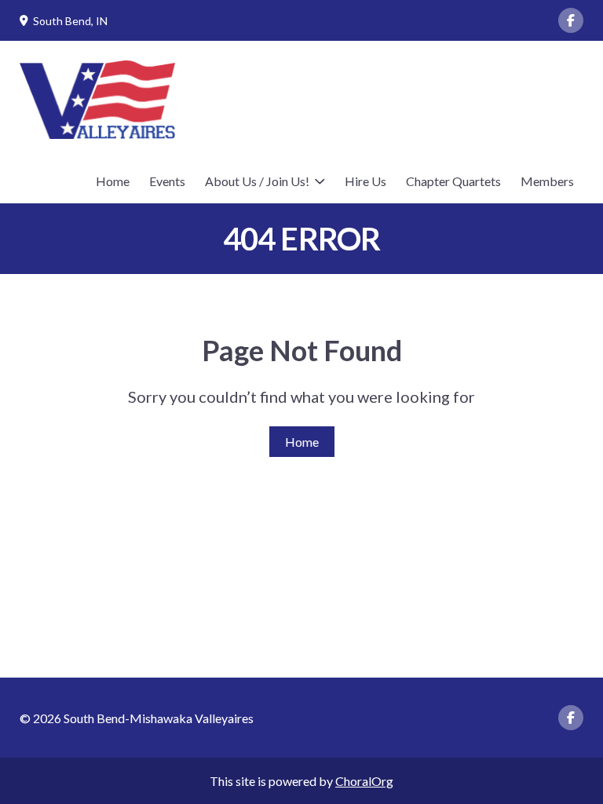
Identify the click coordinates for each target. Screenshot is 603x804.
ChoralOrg (364, 780)
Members (547, 181)
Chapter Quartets (453, 181)
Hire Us (365, 181)
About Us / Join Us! (257, 181)
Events (167, 181)
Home (113, 181)
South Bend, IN (70, 20)
